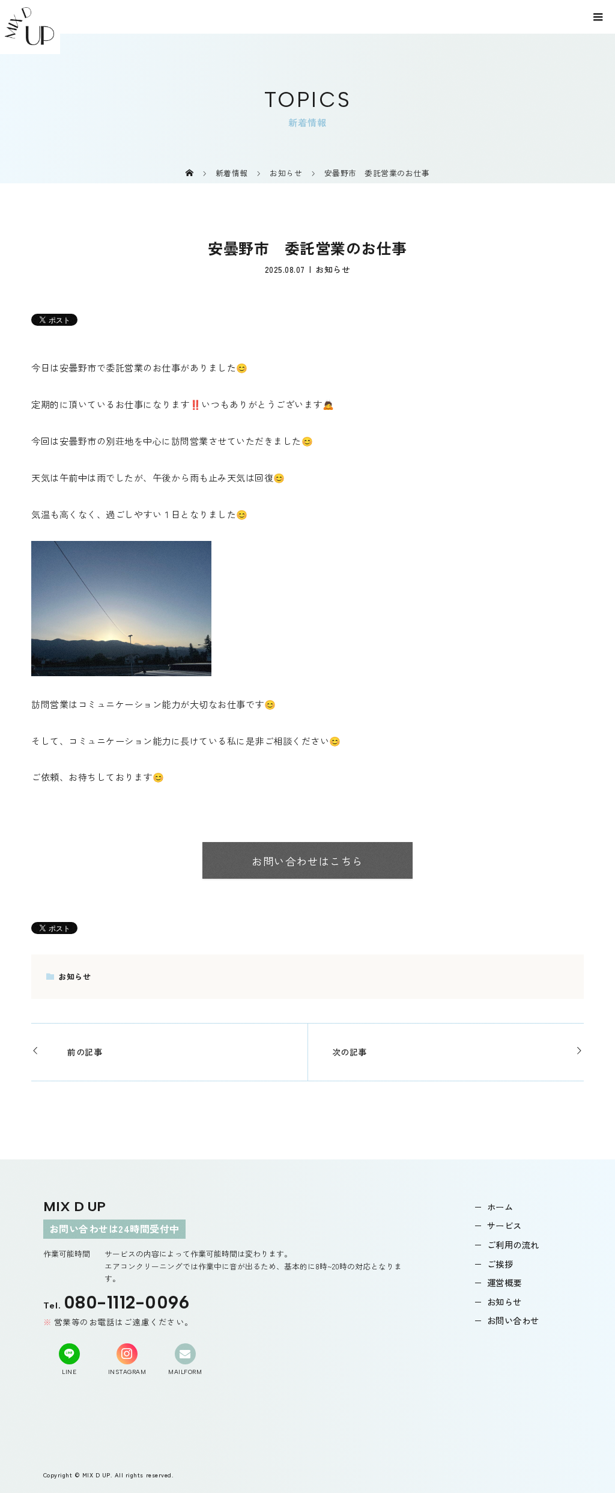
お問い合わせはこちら (307, 861)
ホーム (500, 1206)
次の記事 (349, 1052)
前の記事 (84, 1052)
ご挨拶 (500, 1263)
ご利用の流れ (513, 1244)
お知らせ (332, 269)
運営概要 (504, 1282)
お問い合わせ (513, 1320)
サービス (504, 1225)
